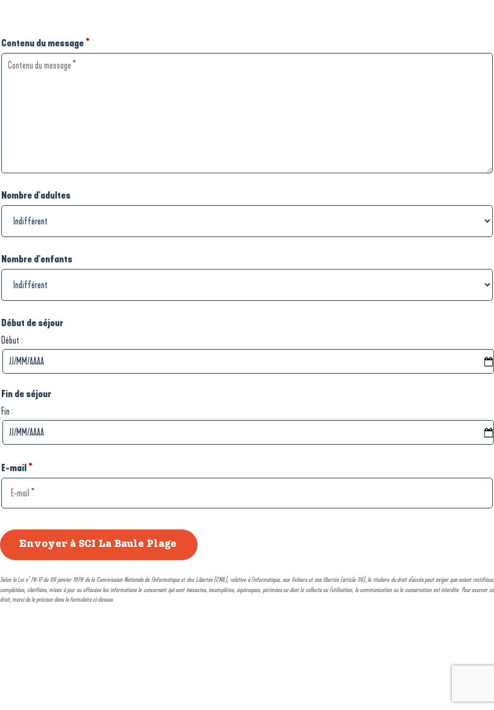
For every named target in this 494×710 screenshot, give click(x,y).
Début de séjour (32, 323)
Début (10, 340)
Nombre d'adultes (35, 195)
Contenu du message (45, 43)
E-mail (17, 468)
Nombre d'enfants (36, 259)
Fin (5, 411)
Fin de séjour (26, 394)
